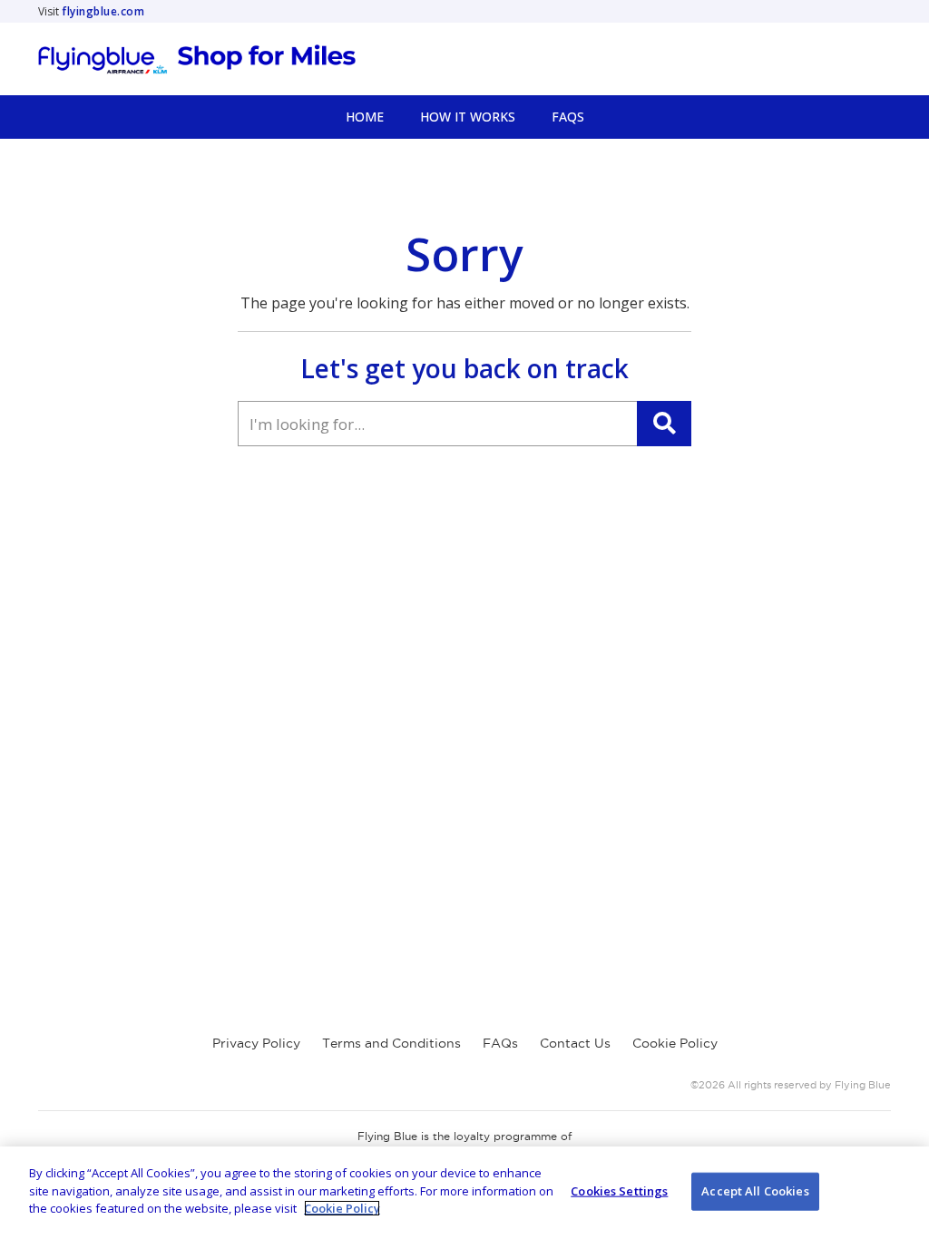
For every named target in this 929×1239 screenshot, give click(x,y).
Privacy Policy (256, 1043)
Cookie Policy (675, 1043)
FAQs (500, 1043)
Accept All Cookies (754, 1191)
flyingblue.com (103, 11)
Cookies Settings (619, 1191)
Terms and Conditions (391, 1043)
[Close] (900, 1191)
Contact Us (575, 1043)
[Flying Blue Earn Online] (197, 59)
